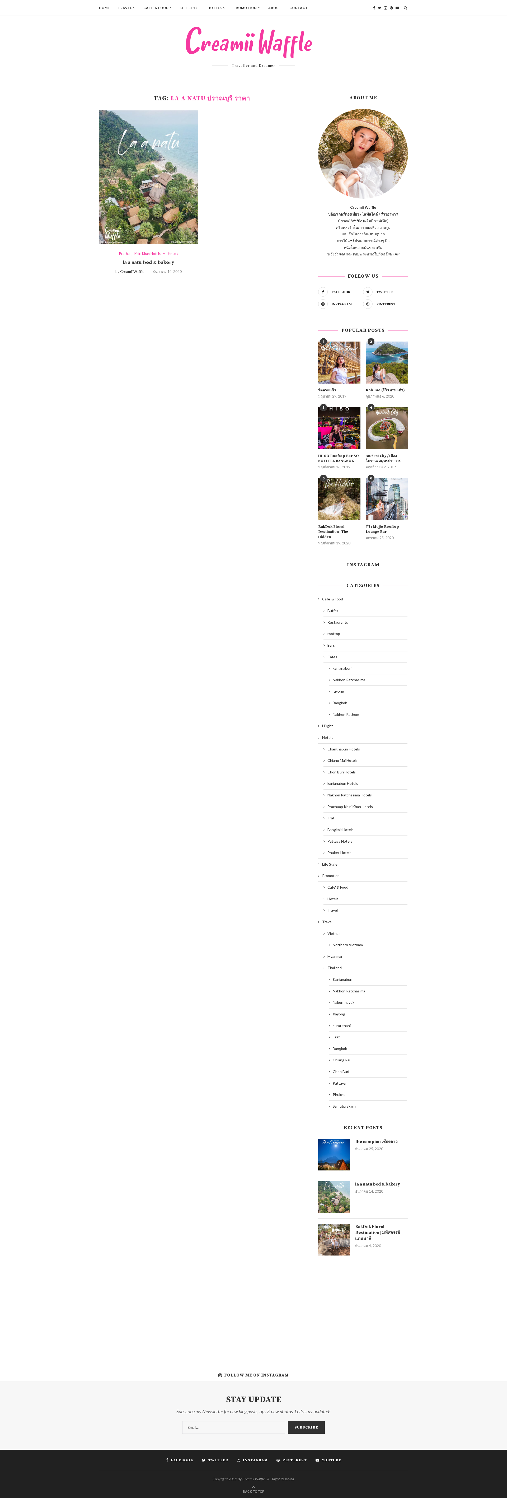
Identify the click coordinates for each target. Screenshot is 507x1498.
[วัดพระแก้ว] (339, 363)
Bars (331, 645)
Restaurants (337, 622)
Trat (331, 818)
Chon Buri (341, 1071)
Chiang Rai (341, 1060)
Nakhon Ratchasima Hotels (349, 795)
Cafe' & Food (332, 599)
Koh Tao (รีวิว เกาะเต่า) (385, 390)
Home (104, 8)
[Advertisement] (363, 1308)
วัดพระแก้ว (327, 390)
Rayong (339, 1014)
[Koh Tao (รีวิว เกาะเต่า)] (387, 363)
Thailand (334, 967)
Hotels (215, 8)
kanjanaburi (342, 668)
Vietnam (334, 933)
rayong (338, 691)
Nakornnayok (343, 1002)
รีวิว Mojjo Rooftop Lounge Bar (382, 529)
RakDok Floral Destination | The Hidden (333, 531)
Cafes (332, 657)
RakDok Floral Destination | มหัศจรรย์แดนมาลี (377, 1232)
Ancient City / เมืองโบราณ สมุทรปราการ (383, 459)
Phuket (339, 1094)
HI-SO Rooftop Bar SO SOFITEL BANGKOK (338, 459)
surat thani (342, 1025)
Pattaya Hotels (339, 841)
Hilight (327, 726)
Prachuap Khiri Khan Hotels (140, 254)
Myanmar (334, 956)
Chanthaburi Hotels (343, 749)
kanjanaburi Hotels (342, 783)
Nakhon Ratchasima (349, 680)
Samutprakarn (344, 1106)
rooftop (333, 633)
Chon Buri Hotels (341, 772)
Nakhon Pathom (346, 714)
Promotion (245, 8)
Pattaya (339, 1083)
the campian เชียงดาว (376, 1141)
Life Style (190, 8)
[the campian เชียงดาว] (334, 1154)
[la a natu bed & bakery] (148, 177)
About (274, 8)
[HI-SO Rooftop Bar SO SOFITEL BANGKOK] (339, 428)
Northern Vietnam (348, 944)
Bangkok (340, 703)
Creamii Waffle (132, 271)
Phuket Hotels (339, 852)
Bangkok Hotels (340, 829)
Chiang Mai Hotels (342, 760)
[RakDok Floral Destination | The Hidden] (339, 499)
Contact (298, 8)
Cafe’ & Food (156, 8)
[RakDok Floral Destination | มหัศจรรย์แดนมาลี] (334, 1240)
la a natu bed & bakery (148, 262)
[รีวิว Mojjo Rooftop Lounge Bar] (387, 499)
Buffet (332, 610)
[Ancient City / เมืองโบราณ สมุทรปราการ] (387, 428)
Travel (125, 8)
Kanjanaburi (342, 979)
